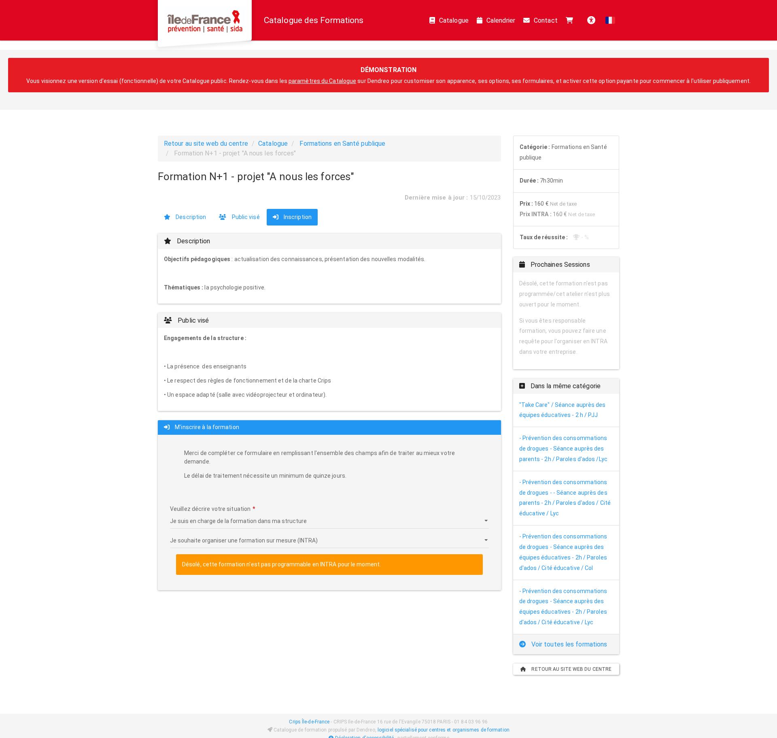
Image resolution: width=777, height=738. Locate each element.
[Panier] (571, 20)
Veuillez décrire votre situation (210, 509)
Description (190, 217)
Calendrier (500, 20)
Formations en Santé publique (342, 143)
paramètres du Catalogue (322, 81)
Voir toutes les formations (568, 644)
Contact (546, 20)
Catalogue (454, 20)
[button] (610, 20)
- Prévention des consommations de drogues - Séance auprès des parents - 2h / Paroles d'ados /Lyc (563, 448)
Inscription (297, 217)
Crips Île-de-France (309, 722)
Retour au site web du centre (206, 143)
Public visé (244, 217)
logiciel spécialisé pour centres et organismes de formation (444, 730)
